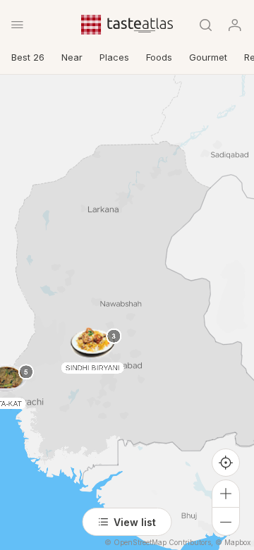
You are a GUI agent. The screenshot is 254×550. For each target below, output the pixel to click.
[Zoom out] (226, 522)
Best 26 (27, 57)
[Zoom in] (226, 493)
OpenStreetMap (140, 542)
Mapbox (237, 542)
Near (72, 57)
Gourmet (208, 57)
